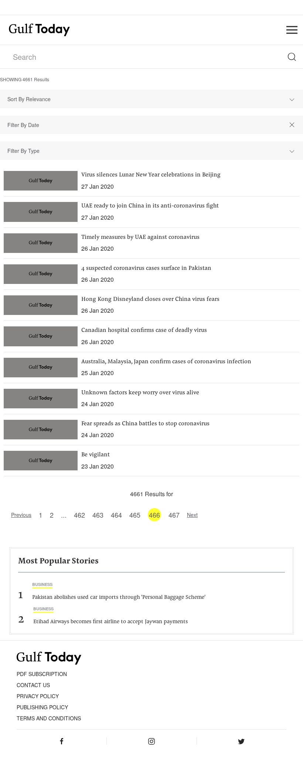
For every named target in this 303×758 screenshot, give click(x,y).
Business (42, 584)
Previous (21, 514)
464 (116, 514)
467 (174, 514)
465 (134, 514)
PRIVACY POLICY (38, 696)
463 (97, 514)
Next (192, 514)
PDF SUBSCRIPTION (42, 674)
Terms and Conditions (49, 718)
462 (79, 514)
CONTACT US (33, 685)
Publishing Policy (42, 707)
